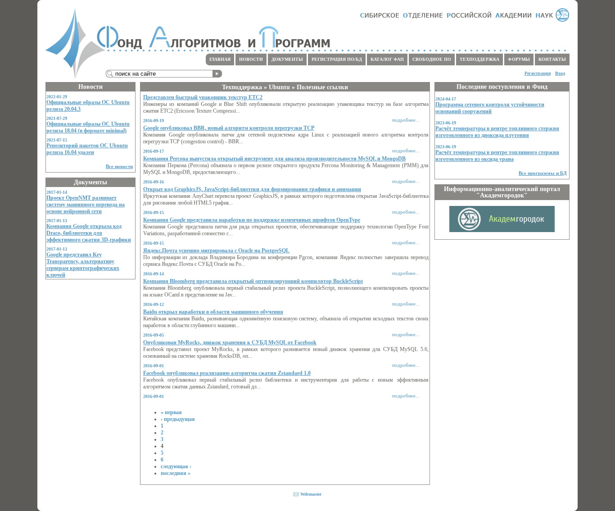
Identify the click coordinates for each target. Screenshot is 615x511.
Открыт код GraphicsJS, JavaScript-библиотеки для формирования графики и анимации (252, 189)
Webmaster (310, 494)
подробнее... (406, 120)
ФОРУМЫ (519, 59)
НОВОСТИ (251, 59)
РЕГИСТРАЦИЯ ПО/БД (337, 59)
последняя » (175, 473)
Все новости (119, 166)
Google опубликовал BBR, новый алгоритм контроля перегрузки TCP (228, 128)
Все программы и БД (543, 173)
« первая (171, 412)
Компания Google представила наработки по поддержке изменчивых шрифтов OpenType (251, 220)
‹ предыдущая (178, 419)
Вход (560, 73)
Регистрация (538, 73)
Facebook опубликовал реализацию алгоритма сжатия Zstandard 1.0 (227, 373)
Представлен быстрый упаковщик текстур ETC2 (202, 97)
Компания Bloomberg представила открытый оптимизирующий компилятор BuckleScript (253, 281)
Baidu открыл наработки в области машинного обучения (213, 312)
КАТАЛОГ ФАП (387, 59)
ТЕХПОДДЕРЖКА (479, 59)
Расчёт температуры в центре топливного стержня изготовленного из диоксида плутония (497, 131)
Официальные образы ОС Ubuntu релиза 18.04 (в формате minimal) (88, 127)
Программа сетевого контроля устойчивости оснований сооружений (489, 107)
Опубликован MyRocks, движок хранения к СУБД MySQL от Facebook (230, 342)
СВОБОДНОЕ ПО (431, 59)
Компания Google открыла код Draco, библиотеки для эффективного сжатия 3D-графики (88, 233)
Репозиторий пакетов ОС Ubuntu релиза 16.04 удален (87, 148)
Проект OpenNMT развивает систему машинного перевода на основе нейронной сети (85, 204)
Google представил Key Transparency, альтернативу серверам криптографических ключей (82, 264)
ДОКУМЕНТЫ (287, 59)
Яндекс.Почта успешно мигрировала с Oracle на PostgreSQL (216, 250)
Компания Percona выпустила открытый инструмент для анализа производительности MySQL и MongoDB (274, 158)
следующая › (176, 466)
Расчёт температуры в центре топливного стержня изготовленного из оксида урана (497, 155)
